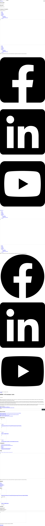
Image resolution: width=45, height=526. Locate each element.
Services (1, 483)
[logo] (22, 44)
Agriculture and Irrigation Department (5, 444)
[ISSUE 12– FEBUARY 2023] (3, 431)
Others (2, 447)
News (2, 446)
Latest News (1, 485)
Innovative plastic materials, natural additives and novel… (10, 441)
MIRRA (1, 392)
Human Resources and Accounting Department (7, 445)
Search (1, 408)
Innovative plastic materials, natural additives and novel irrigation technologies (9, 414)
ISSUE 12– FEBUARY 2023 (3, 413)
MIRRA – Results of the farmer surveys (4, 415)
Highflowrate (5, 452)
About (0, 482)
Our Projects (1, 484)
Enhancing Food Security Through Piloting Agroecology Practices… (11, 425)
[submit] (44, 1)
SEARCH (7, 0)
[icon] (22, 105)
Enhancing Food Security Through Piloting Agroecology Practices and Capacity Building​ (14, 495)
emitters (2, 452)
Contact (1, 486)
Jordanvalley (10, 452)
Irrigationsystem (7, 452)
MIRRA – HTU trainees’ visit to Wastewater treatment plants (7, 407)
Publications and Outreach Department (6, 448)
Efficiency (1, 452)
